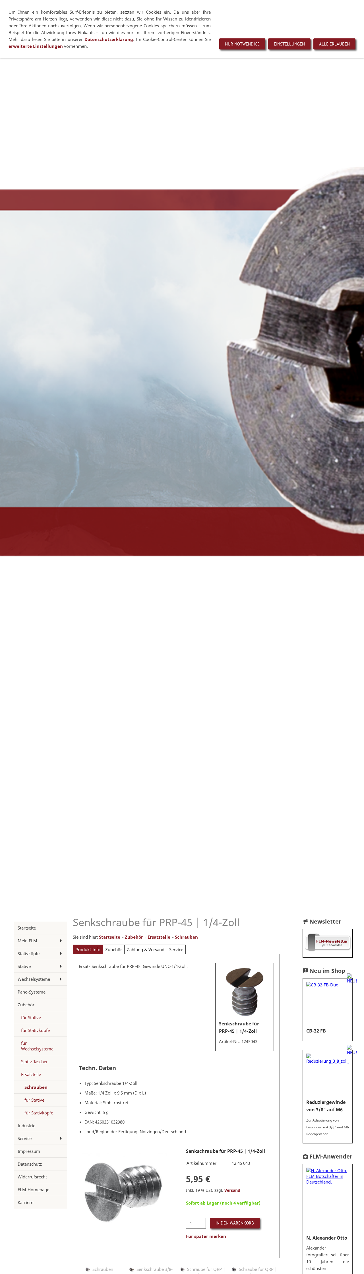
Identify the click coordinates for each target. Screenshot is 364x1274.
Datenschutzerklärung (108, 39)
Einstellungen (289, 44)
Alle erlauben (334, 44)
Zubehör (134, 937)
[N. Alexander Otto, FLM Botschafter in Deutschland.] (327, 1200)
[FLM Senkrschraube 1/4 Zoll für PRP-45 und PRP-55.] (244, 992)
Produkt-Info (87, 949)
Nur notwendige (242, 44)
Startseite (109, 937)
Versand (232, 1190)
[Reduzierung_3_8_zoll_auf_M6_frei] (327, 1075)
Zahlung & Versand (145, 949)
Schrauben (186, 937)
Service (176, 949)
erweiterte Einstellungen (36, 46)
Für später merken (206, 1236)
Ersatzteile (159, 937)
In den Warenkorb (235, 1223)
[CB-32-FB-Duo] (327, 1003)
